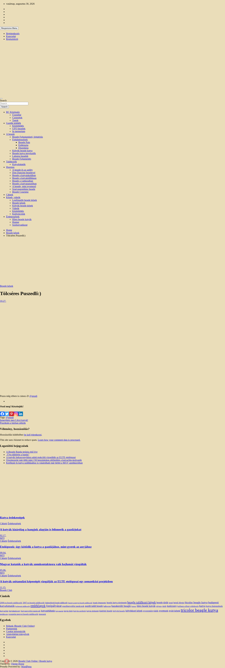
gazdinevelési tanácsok (73, 606)
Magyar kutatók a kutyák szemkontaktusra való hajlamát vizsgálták (43, 564)
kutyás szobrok (79, 611)
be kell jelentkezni (32, 434)
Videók (15, 208)
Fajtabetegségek (20, 139)
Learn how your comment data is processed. (59, 440)
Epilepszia (23, 145)
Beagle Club (6, 590)
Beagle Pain (24, 142)
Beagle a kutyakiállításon (24, 178)
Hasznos (10, 167)
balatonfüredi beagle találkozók (56, 603)
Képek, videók (13, 197)
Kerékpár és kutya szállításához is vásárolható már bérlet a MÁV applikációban (44, 463)
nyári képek (174, 610)
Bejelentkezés (12, 33)
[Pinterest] (11, 412)
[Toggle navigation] (1, 98)
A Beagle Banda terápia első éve (22, 452)
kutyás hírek (68, 611)
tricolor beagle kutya (199, 610)
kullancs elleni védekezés (188, 606)
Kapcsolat (11, 36)
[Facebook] (2, 412)
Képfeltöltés (18, 126)
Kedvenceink (18, 214)
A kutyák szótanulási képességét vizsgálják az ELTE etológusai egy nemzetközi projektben (56, 581)
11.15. (3, 587)
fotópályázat (54, 605)
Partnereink (11, 628)
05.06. (3, 570)
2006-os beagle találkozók (11, 603)
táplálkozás (4, 614)
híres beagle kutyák (146, 606)
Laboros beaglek (20, 156)
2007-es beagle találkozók (34, 603)
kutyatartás (59, 611)
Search (3, 100)
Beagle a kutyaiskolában (24, 175)
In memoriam (18, 131)
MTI (2, 538)
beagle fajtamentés (99, 603)
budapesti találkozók (22, 606)
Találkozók (11, 161)
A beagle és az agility (22, 170)
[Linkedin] (20, 412)
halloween (107, 606)
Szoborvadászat (19, 225)
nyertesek (163, 610)
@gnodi (33, 396)
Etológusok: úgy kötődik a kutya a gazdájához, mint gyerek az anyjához (46, 546)
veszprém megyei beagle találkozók (23, 614)
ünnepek (42, 614)
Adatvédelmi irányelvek (17, 634)
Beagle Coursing (20, 192)
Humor (15, 222)
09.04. (3, 552)
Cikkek (9, 194)
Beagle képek (18, 203)
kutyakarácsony (14, 611)
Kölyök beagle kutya (22, 150)
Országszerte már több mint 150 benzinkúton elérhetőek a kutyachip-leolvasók (44, 460)
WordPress (26, 666)
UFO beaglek (18, 128)
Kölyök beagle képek (22, 205)
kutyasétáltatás (48, 610)
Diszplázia (23, 148)
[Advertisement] (112, 260)
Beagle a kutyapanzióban (24, 183)
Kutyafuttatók (19, 164)
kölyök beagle (119, 611)
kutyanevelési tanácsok (30, 611)
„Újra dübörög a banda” (17, 454)
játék (164, 606)
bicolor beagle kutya (196, 602)
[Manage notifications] (6, 661)
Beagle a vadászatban (22, 181)
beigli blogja (178, 603)
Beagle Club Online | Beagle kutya (35, 661)
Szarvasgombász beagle (23, 189)
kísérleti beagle (105, 611)
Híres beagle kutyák (22, 219)
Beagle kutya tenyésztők (24, 153)
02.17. (3, 535)
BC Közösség (13, 112)
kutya (202, 605)
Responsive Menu (9, 28)
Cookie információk (15, 631)
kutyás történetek (92, 611)
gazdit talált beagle (94, 606)
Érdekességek (12, 216)
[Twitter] (7, 412)
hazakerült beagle (121, 605)
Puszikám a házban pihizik (13, 423)
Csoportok (17, 117)
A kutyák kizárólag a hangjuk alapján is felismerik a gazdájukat (40, 529)
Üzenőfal (16, 115)
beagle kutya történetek (117, 602)
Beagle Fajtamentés (21, 159)
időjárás (159, 606)
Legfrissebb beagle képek (24, 200)
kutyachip (4, 611)
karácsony (172, 606)
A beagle (10, 134)
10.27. (3, 301)
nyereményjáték (150, 611)
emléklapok (38, 605)
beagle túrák (162, 602)
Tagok (15, 120)
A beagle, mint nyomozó (24, 186)
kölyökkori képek (134, 610)
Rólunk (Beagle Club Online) (20, 626)
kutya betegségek (214, 606)
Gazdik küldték (13, 123)
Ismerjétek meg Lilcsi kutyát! (14, 420)
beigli (171, 603)
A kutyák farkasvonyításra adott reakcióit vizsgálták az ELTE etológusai (41, 457)
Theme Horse (17, 663)
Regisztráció (12, 39)
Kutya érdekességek (12, 517)
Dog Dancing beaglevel (23, 172)
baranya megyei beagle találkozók (80, 603)
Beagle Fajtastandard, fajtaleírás (27, 137)
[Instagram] (16, 412)
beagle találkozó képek (141, 602)
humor (133, 606)
